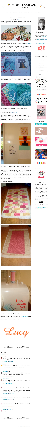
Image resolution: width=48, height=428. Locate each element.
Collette (4, 385)
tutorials (20, 12)
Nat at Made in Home (6, 396)
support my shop (39, 40)
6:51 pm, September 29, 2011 (8, 368)
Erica (3, 356)
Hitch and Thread (6, 402)
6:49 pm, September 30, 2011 (8, 412)
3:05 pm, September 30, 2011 (8, 406)
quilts (25, 12)
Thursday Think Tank (13, 112)
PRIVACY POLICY (41, 211)
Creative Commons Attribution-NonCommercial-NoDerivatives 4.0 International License (41, 207)
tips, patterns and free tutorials (42, 39)
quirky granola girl (12, 109)
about (35, 12)
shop (7, 12)
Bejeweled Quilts (28, 43)
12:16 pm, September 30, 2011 (8, 399)
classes (15, 12)
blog (11, 12)
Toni (3, 364)
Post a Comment (4, 354)
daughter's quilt (16, 169)
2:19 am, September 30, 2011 (8, 383)
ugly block (19, 78)
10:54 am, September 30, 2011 (8, 393)
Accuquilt (18, 19)
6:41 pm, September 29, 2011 (8, 361)
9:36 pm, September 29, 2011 (8, 376)
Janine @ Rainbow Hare (7, 409)
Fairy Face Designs (24, 316)
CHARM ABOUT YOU (24, 5)
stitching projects (42, 38)
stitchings (30, 12)
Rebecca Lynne (5, 371)
